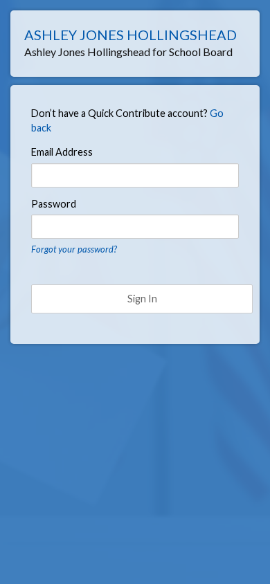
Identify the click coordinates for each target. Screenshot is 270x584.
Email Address (62, 152)
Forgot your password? (74, 249)
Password (53, 204)
